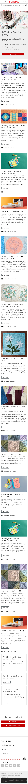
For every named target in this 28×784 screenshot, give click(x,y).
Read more (5, 781)
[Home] (14, 2)
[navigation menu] (2, 1)
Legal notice (10, 773)
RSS (10, 765)
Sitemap (3, 773)
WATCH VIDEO (6, 669)
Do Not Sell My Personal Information (10, 775)
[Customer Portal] (26, 2)
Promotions (14, 721)
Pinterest (14, 765)
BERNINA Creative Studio (14, 725)
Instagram (18, 765)
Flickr (6, 765)
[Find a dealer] (23, 2)
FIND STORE (6, 703)
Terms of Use (4, 777)
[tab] (14, 741)
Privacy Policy (18, 773)
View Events (13, 54)
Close (26, 780)
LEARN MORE (5, 101)
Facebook (2, 765)
